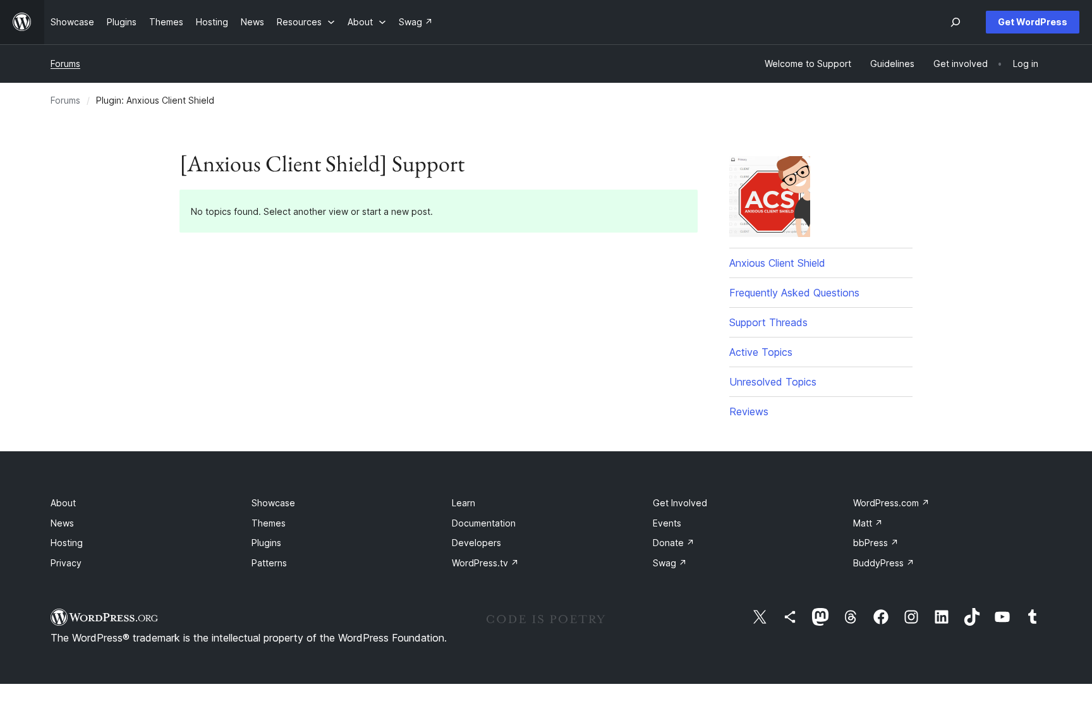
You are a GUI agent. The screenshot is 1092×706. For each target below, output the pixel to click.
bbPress (876, 542)
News (62, 523)
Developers (476, 542)
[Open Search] (955, 22)
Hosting (67, 542)
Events (667, 523)
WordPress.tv (485, 562)
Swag (670, 562)
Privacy (66, 562)
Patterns (269, 562)
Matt (868, 523)
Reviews (748, 411)
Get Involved (680, 502)
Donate (674, 542)
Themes (269, 523)
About (63, 502)
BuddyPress (883, 562)
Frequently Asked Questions (794, 292)
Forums (65, 63)
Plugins (266, 542)
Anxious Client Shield (777, 263)
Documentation (484, 523)
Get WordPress (1032, 21)
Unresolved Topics (772, 381)
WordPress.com (891, 502)
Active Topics (760, 352)
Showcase (273, 502)
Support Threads (768, 322)
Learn (463, 502)
